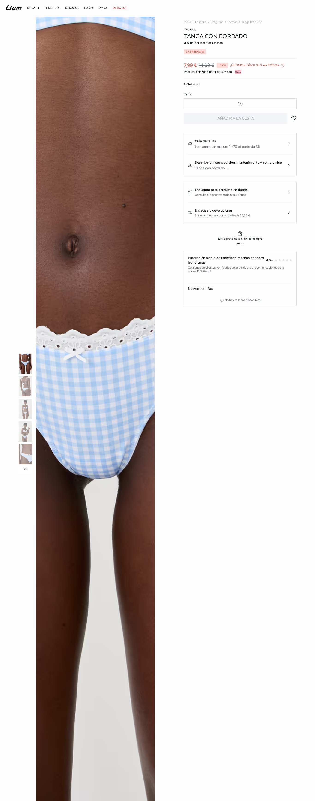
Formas (232, 22)
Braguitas (217, 22)
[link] (33, 8)
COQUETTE (190, 29)
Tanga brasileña (251, 22)
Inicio (187, 22)
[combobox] (240, 103)
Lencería (201, 22)
